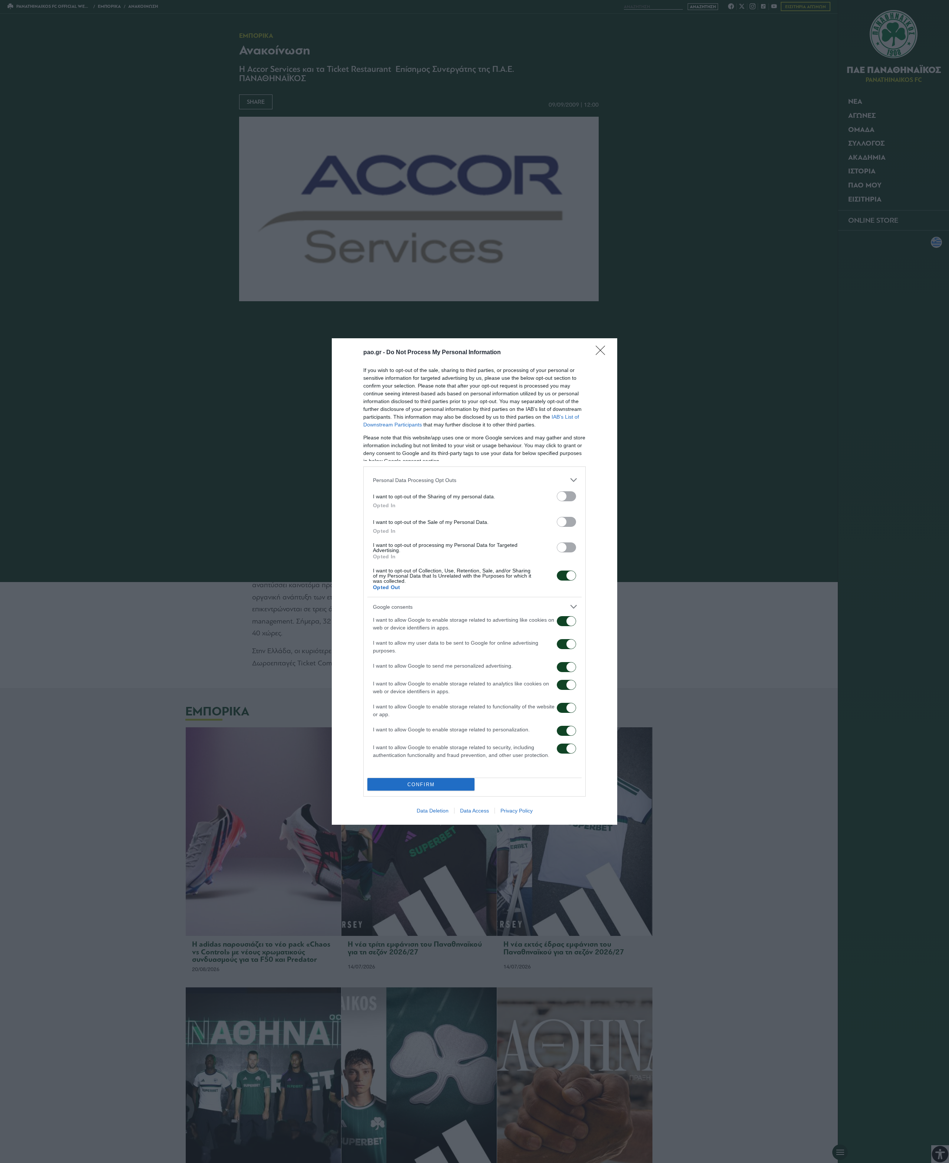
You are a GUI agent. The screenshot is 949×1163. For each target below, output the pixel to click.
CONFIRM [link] (421, 784)
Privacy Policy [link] (516, 811)
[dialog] (474, 581)
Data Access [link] (474, 811)
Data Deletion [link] (433, 811)
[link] (603, 353)
